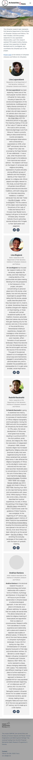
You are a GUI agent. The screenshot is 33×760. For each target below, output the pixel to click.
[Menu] (30, 3)
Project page (7, 55)
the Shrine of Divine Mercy (18, 523)
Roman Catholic (13, 483)
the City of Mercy (17, 534)
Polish (23, 480)
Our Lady (24, 120)
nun (20, 483)
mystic (9, 485)
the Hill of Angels (14, 200)
